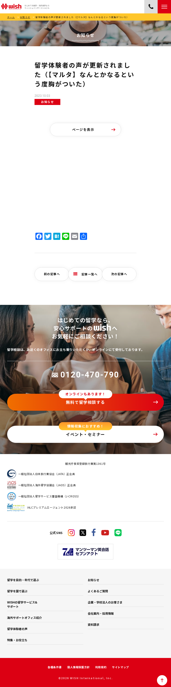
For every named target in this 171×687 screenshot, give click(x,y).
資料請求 (93, 624)
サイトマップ (120, 667)
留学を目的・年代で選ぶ (23, 580)
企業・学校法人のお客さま (105, 602)
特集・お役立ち (17, 640)
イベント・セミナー (85, 434)
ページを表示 (83, 129)
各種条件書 (55, 667)
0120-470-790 (89, 374)
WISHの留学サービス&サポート (22, 604)
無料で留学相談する (85, 402)
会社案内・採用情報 (101, 613)
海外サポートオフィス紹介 (24, 618)
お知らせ (25, 17)
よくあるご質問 (98, 591)
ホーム (11, 17)
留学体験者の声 (17, 629)
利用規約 (100, 667)
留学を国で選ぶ (17, 591)
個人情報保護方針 (78, 667)
